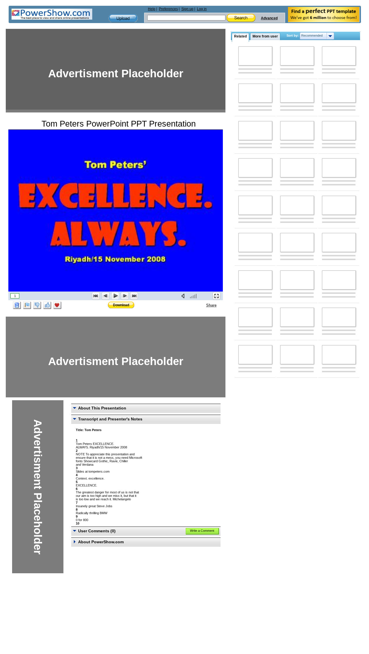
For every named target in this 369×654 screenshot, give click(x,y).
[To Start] (96, 296)
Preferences (168, 9)
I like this (47, 305)
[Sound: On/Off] (184, 296)
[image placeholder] (255, 55)
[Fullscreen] (216, 296)
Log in (202, 9)
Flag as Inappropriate (27, 305)
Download (121, 305)
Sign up (187, 9)
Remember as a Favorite (57, 305)
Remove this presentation (17, 305)
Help (151, 9)
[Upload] (123, 18)
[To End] (134, 296)
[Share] (203, 305)
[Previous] (105, 296)
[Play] (115, 296)
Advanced (269, 18)
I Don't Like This (37, 305)
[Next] (124, 296)
